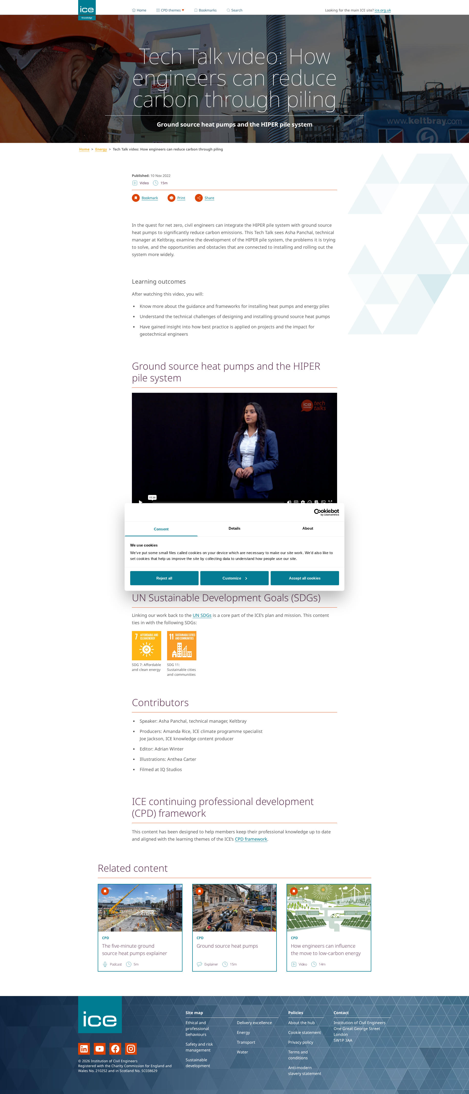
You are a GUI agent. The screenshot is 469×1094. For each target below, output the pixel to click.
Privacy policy (300, 1042)
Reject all (164, 578)
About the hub (301, 1022)
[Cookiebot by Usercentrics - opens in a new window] (317, 512)
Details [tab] (235, 528)
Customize (232, 578)
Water (242, 1052)
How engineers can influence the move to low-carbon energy (326, 949)
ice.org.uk (383, 10)
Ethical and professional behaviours (197, 1028)
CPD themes (171, 10)
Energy (101, 149)
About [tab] (307, 528)
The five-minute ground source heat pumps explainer (134, 949)
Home (141, 10)
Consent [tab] (161, 529)
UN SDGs (202, 615)
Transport (246, 1042)
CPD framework (251, 839)
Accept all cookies (304, 578)
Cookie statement (304, 1032)
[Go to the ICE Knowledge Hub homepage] (87, 10)
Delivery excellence (254, 1022)
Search (237, 10)
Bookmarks (208, 10)
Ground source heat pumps (227, 946)
